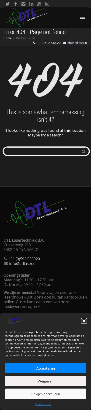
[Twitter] (7, 4)
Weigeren (45, 381)
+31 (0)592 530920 (47, 43)
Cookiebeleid (43, 404)
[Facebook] (15, 4)
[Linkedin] (31, 4)
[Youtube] (39, 4)
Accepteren (45, 368)
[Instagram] (47, 4)
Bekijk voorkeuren (45, 394)
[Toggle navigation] (82, 17)
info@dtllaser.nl (77, 43)
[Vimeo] (23, 4)
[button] (84, 321)
